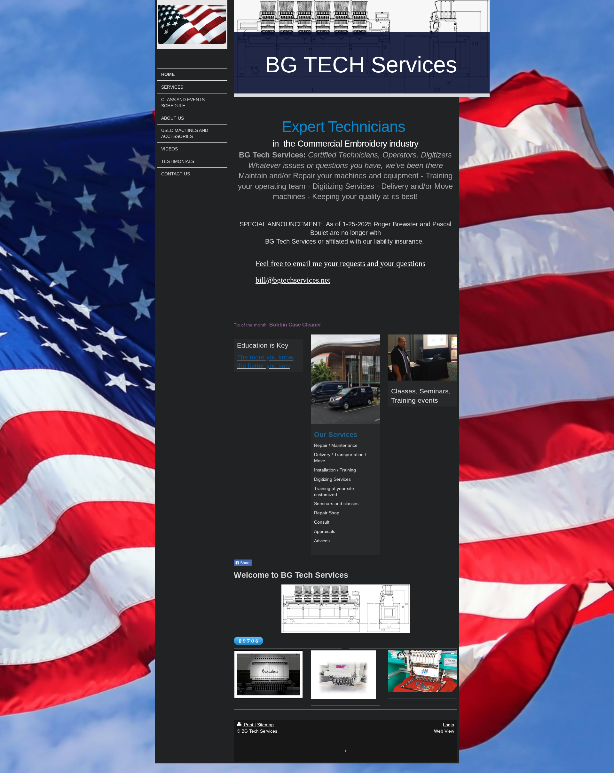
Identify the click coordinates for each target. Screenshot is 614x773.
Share (245, 563)
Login (448, 724)
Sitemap (265, 724)
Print (249, 724)
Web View (444, 731)
